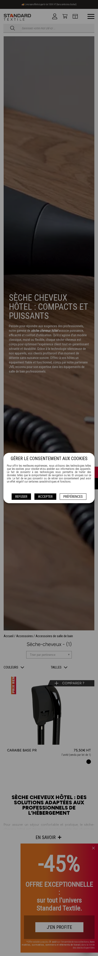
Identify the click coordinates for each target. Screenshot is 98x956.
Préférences (73, 497)
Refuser (21, 497)
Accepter (45, 497)
